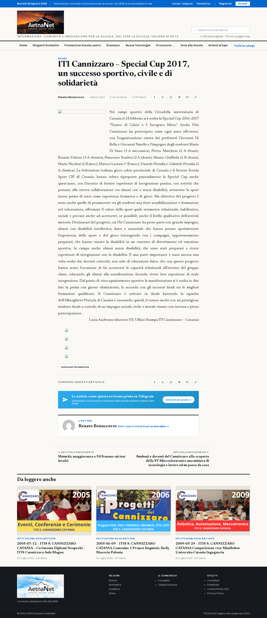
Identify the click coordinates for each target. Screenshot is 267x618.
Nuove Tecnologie (138, 45)
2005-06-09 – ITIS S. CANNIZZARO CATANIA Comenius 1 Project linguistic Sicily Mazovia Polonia (132, 548)
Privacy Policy (215, 593)
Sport (63, 58)
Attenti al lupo (218, 45)
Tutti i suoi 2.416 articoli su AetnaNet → (143, 426)
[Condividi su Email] (187, 97)
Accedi (242, 3)
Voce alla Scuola (191, 45)
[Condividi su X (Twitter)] (162, 97)
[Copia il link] (195, 97)
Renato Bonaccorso (71, 97)
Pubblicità (213, 584)
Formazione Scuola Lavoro (83, 45)
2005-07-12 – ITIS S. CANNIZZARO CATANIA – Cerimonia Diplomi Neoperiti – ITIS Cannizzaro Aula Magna (51, 548)
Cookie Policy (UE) (218, 589)
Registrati (225, 3)
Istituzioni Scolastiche (75, 367)
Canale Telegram (182, 3)
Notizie (113, 580)
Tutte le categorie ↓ (247, 45)
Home (23, 45)
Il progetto (164, 580)
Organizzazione (167, 584)
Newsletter (204, 3)
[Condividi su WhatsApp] (171, 97)
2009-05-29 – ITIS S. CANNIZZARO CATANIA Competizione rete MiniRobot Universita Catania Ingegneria (208, 548)
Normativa (115, 584)
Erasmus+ (113, 45)
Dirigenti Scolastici (46, 45)
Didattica (114, 589)
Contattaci (213, 580)
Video (112, 593)
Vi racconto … (165, 45)
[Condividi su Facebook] (154, 97)
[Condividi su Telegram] (179, 97)
